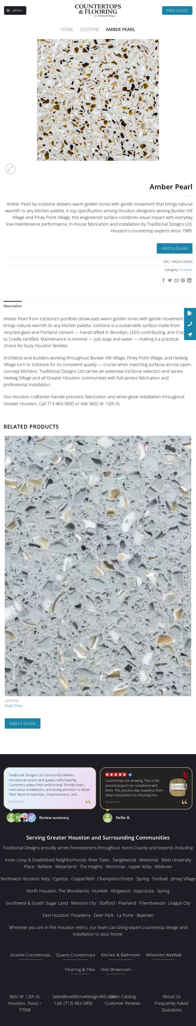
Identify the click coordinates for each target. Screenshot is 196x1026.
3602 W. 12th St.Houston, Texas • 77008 (24, 1003)
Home (67, 29)
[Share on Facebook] (163, 280)
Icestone (89, 29)
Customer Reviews (122, 1003)
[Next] (23, 166)
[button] (15, 10)
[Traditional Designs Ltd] (98, 10)
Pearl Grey (13, 705)
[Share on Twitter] (170, 280)
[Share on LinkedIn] (189, 280)
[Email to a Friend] (176, 280)
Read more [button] (16, 801)
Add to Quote (175, 248)
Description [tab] (13, 306)
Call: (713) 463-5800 (73, 1003)
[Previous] (6, 745)
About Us (172, 996)
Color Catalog (122, 996)
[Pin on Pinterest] (183, 280)
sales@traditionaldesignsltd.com (84, 996)
